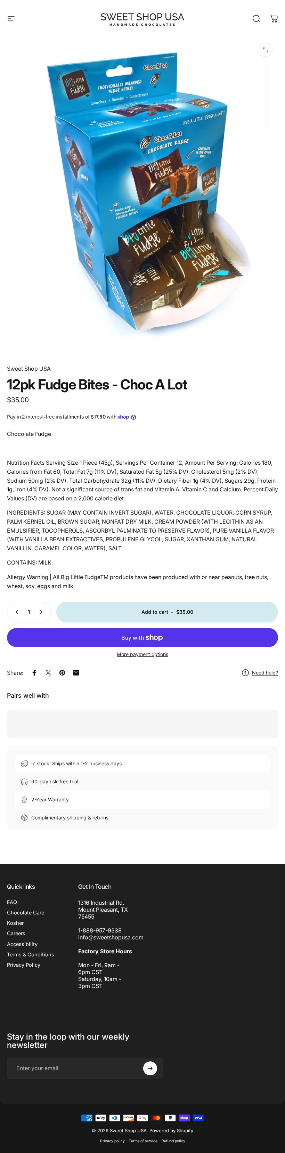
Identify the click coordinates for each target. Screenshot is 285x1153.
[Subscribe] (150, 1068)
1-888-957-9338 (100, 930)
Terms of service (143, 1141)
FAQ (12, 902)
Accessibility (22, 944)
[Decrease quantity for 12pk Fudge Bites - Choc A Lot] (15, 612)
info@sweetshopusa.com (111, 937)
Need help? (265, 673)
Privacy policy (112, 1141)
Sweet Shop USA (29, 368)
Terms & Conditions (30, 955)
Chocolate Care (25, 913)
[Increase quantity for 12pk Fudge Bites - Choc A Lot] (42, 612)
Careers (16, 933)
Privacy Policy (23, 965)
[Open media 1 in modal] (265, 50)
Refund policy (173, 1141)
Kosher (15, 923)
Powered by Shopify (171, 1130)
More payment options (142, 654)
